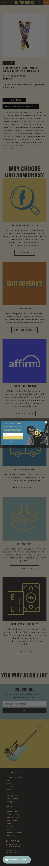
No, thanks (12, 441)
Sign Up (13, 437)
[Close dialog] (46, 422)
